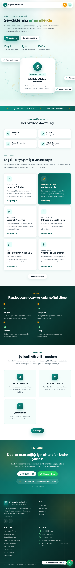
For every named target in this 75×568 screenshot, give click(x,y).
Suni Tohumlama (9, 546)
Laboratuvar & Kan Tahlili (12, 540)
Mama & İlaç (8, 549)
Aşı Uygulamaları (9, 534)
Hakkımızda (43, 508)
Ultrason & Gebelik (10, 543)
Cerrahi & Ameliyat (10, 537)
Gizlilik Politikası (66, 564)
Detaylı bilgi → (12, 201)
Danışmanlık (8, 555)
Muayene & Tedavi (10, 531)
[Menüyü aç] (70, 5)
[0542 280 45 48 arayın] (65, 5)
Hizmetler (42, 511)
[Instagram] (6, 521)
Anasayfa (42, 505)
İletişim (41, 514)
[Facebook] (11, 521)
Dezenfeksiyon (9, 552)
